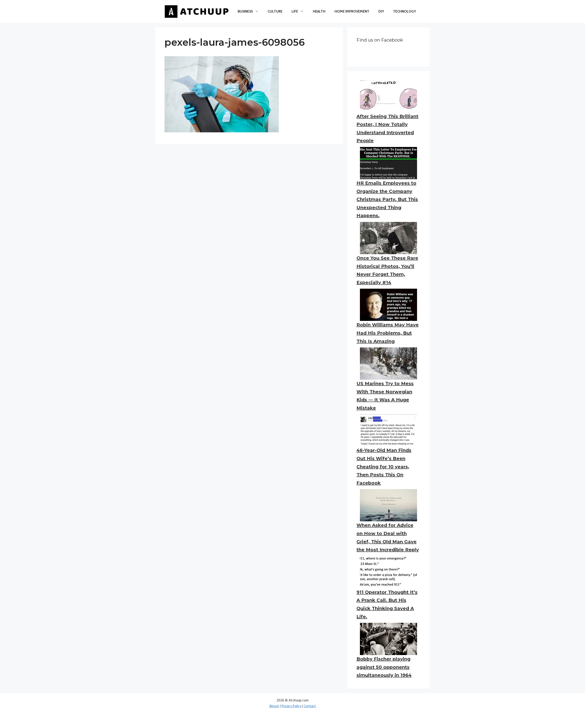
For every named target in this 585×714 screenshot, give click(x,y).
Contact (310, 706)
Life (295, 11)
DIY (381, 11)
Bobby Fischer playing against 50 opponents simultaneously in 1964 (384, 667)
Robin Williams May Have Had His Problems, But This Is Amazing (387, 333)
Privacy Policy (291, 706)
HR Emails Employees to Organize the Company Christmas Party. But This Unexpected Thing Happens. (387, 199)
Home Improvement (352, 11)
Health (319, 11)
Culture (275, 11)
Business (245, 11)
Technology (404, 11)
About (274, 706)
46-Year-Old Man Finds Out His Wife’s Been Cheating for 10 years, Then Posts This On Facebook (383, 466)
